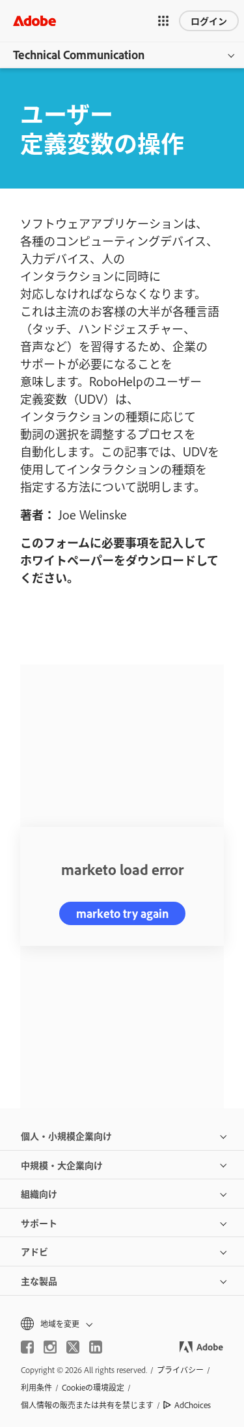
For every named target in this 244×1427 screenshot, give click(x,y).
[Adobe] (34, 20)
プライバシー (180, 1370)
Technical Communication (78, 54)
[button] (163, 20)
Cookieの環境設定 (93, 1387)
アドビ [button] (34, 1251)
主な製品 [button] (39, 1280)
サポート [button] (39, 1222)
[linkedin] (95, 1347)
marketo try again (122, 913)
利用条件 (36, 1387)
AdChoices (192, 1405)
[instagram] (50, 1347)
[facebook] (27, 1347)
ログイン (209, 20)
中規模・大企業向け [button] (62, 1165)
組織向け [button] (39, 1193)
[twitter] (72, 1347)
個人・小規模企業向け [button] (66, 1135)
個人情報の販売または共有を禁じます (87, 1405)
